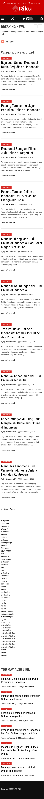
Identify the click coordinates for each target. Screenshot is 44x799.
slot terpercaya (6, 543)
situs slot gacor (7, 559)
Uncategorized (6, 58)
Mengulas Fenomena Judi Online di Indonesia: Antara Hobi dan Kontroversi (19, 470)
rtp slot (3, 600)
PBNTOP (18, 789)
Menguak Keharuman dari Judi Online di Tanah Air (21, 378)
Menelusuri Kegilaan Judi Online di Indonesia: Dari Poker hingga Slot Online (21, 243)
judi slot (4, 537)
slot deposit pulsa (7, 611)
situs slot (4, 529)
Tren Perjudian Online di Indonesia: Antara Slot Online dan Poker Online (20, 333)
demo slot (5, 578)
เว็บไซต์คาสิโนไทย (8, 633)
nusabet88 (5, 532)
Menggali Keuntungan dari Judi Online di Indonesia (22, 288)
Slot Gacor (5, 548)
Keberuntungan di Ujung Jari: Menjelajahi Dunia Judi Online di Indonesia (20, 423)
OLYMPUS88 (6, 551)
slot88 (3, 587)
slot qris (4, 534)
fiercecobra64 (11, 71)
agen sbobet (5, 620)
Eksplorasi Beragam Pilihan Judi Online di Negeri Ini (19, 151)
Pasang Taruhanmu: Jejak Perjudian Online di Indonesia (20, 108)
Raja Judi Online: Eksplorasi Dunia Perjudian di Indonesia (20, 65)
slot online (5, 526)
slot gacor (5, 521)
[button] (40, 26)
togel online (5, 592)
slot (2, 554)
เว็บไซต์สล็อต (6, 625)
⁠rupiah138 (5, 523)
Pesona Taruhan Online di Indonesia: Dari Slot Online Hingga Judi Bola (18, 196)
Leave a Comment (8, 90)
